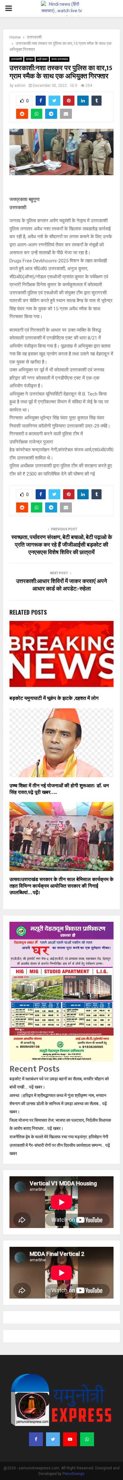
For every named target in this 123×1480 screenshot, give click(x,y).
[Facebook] (36, 1439)
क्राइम (29, 59)
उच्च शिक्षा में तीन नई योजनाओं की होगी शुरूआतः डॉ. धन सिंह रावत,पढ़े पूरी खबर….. (59, 789)
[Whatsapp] (87, 1439)
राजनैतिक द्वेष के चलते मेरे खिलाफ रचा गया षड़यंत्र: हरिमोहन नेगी (59, 1136)
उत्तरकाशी (16, 59)
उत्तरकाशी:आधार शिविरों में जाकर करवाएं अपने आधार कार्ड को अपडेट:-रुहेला (61, 585)
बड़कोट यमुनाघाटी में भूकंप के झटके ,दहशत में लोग (53, 698)
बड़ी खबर (42, 59)
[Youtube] (70, 1439)
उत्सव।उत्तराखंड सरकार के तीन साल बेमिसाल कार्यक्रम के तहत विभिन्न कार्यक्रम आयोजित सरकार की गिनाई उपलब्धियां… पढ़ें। (61, 886)
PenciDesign (73, 1474)
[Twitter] (53, 1439)
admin (20, 85)
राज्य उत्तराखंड (59, 59)
